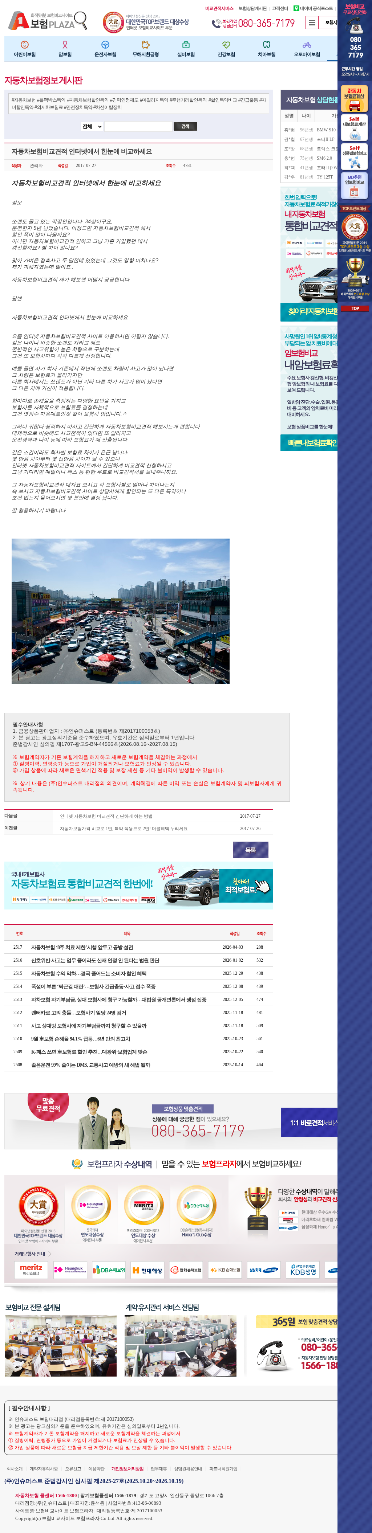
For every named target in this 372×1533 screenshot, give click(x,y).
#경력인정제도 (124, 100)
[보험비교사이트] (147, 13)
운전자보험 (105, 54)
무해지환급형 (146, 54)
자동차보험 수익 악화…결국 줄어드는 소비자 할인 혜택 (88, 973)
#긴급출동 (248, 100)
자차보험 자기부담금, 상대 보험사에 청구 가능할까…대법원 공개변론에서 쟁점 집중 (118, 999)
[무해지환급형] (145, 44)
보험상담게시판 (253, 8)
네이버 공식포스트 (316, 8)
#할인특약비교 (223, 100)
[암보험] (65, 44)
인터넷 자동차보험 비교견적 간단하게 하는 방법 (106, 816)
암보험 (65, 54)
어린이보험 (25, 54)
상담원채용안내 (188, 1468)
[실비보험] (186, 44)
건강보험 (226, 54)
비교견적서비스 (219, 8)
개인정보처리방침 (127, 1468)
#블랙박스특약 (51, 100)
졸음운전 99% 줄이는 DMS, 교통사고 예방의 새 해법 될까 (90, 1065)
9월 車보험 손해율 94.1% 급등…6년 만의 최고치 (80, 1039)
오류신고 (73, 1468)
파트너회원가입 (223, 1468)
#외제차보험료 (49, 107)
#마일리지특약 (154, 100)
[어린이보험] (24, 44)
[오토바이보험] (307, 44)
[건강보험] (226, 44)
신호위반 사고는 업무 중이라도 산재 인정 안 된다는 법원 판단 (95, 960)
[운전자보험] (105, 44)
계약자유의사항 (44, 1468)
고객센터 (280, 8)
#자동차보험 (24, 100)
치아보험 (266, 54)
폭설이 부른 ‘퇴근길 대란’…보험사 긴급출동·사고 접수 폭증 (93, 986)
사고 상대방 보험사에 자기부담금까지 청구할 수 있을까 (88, 1026)
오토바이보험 (307, 54)
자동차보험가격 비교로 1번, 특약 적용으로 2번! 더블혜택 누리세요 (124, 828)
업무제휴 (159, 1468)
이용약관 (96, 1468)
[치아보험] (266, 44)
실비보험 (186, 54)
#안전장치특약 (78, 107)
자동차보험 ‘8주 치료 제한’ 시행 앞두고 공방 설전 (82, 947)
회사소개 (15, 1468)
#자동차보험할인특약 (88, 100)
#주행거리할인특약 (188, 100)
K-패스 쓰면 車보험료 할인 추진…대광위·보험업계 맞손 (89, 1052)
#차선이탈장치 (107, 107)
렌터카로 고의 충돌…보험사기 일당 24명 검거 (78, 1012)
